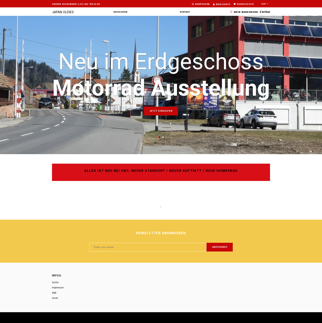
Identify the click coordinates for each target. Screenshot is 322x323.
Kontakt (185, 12)
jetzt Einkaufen (161, 111)
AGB (54, 293)
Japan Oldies (63, 12)
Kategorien (120, 12)
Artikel (252, 11)
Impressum (58, 287)
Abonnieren (219, 247)
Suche (55, 282)
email (55, 298)
